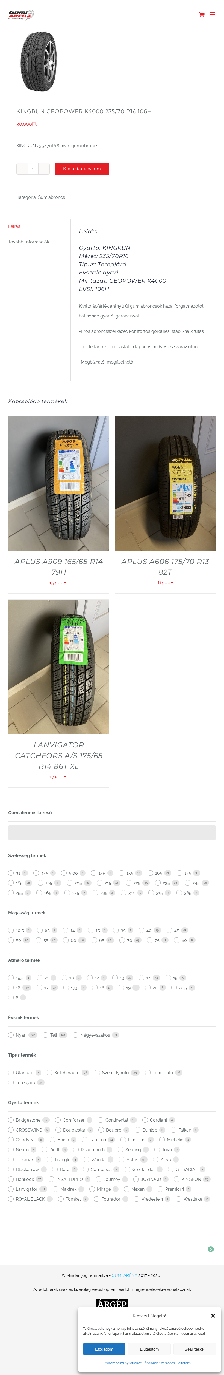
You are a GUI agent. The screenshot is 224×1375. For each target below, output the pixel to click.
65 (101, 940)
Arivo (166, 1159)
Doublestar (74, 1130)
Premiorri (174, 1189)
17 (46, 987)
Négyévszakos (95, 1035)
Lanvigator (26, 1189)
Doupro (114, 1130)
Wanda (98, 1159)
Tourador (111, 1199)
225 (137, 883)
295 (103, 892)
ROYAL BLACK (30, 1199)
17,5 (75, 987)
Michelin (175, 1139)
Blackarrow (27, 1169)
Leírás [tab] (14, 226)
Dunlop (150, 1130)
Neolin (22, 1149)
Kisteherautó (67, 1072)
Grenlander (143, 1169)
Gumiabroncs (51, 197)
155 (129, 873)
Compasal (101, 1169)
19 (128, 987)
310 (131, 892)
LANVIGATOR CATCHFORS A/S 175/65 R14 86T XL (59, 756)
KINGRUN (191, 1179)
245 (196, 883)
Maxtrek (68, 1189)
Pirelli (54, 1149)
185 (19, 883)
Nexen (138, 1189)
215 (108, 883)
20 (155, 987)
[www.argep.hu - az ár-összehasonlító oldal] (112, 1303)
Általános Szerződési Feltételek (167, 1363)
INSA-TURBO (69, 1179)
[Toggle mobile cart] (202, 14)
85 (47, 930)
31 (18, 873)
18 (102, 987)
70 (129, 940)
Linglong (137, 1139)
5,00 (73, 873)
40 (149, 930)
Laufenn (98, 1139)
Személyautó (115, 1072)
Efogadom (104, 1349)
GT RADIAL (187, 1169)
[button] (213, 1316)
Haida (63, 1139)
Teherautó (163, 1072)
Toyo (167, 1149)
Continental (116, 1120)
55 (45, 940)
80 (184, 940)
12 (97, 977)
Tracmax (25, 1159)
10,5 (20, 930)
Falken (184, 1130)
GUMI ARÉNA (124, 1275)
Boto (65, 1169)
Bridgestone (28, 1120)
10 (71, 977)
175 (187, 873)
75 (157, 940)
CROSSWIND (29, 1130)
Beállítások (194, 1349)
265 (47, 892)
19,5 (20, 977)
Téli (53, 1035)
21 (47, 977)
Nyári (21, 1035)
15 (98, 930)
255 (19, 892)
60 (73, 940)
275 (75, 892)
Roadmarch (93, 1149)
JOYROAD (151, 1179)
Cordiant (158, 1120)
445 (44, 873)
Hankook (25, 1179)
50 (18, 940)
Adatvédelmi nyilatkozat (123, 1363)
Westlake (193, 1199)
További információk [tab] (28, 242)
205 (78, 883)
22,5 (183, 987)
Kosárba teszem (82, 168)
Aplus (132, 1159)
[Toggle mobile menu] (213, 14)
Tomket (73, 1199)
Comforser (74, 1120)
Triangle (62, 1159)
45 (176, 930)
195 (48, 883)
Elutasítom (149, 1349)
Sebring (133, 1149)
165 (158, 873)
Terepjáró (25, 1082)
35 (123, 930)
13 (122, 977)
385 (187, 892)
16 (18, 987)
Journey (112, 1179)
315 (159, 892)
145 (102, 873)
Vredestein (152, 1199)
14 (72, 930)
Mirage (104, 1189)
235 (166, 883)
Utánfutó (25, 1072)
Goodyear (26, 1139)
